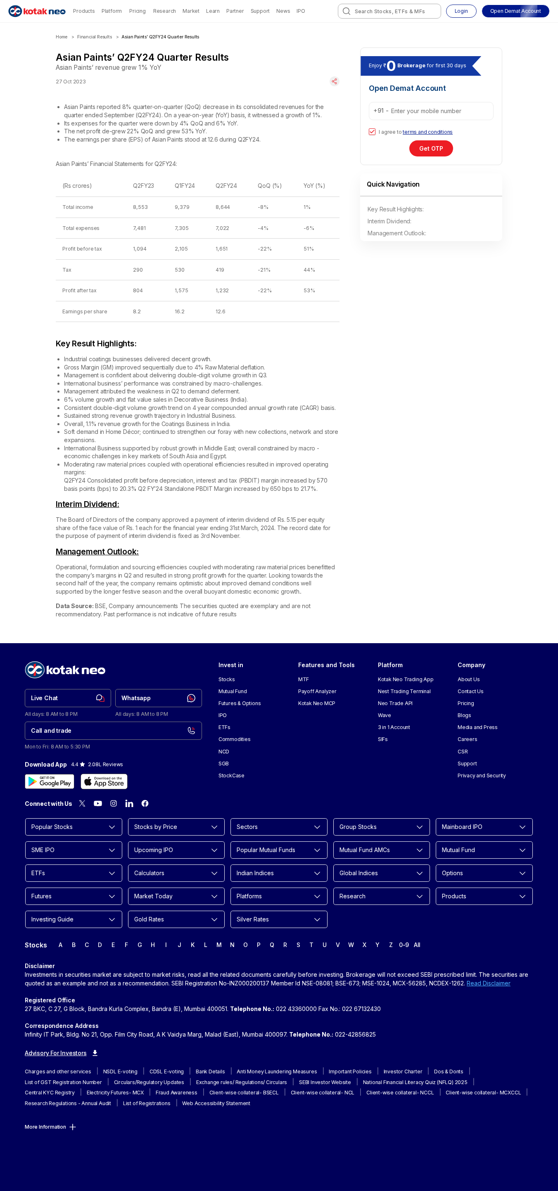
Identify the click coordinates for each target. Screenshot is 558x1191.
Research (164, 11)
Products (84, 11)
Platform (112, 11)
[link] (68, 698)
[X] (82, 803)
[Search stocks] (346, 11)
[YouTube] (98, 803)
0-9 (404, 944)
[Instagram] (113, 803)
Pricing (137, 11)
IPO (301, 11)
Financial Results (94, 37)
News (283, 11)
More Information (45, 1127)
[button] (516, 11)
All (417, 944)
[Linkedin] (129, 803)
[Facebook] (145, 803)
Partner (235, 11)
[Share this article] (335, 81)
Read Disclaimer (489, 983)
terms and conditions (428, 132)
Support (260, 11)
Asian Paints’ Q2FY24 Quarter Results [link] (160, 37)
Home (61, 37)
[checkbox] (372, 131)
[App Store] (104, 781)
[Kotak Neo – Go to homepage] (37, 11)
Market (191, 11)
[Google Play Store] (49, 781)
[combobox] (389, 11)
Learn (213, 11)
